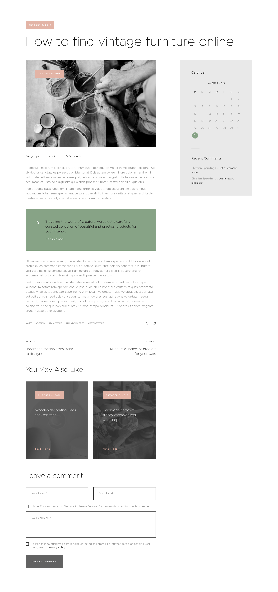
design (41, 323)
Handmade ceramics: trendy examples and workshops (119, 415)
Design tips (32, 156)
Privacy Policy (57, 547)
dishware (56, 323)
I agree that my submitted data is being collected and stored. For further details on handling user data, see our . (91, 545)
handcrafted (75, 323)
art (29, 323)
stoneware (97, 323)
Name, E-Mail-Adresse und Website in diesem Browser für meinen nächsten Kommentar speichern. (92, 506)
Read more (42, 449)
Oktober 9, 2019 (49, 395)
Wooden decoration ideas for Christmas (55, 412)
